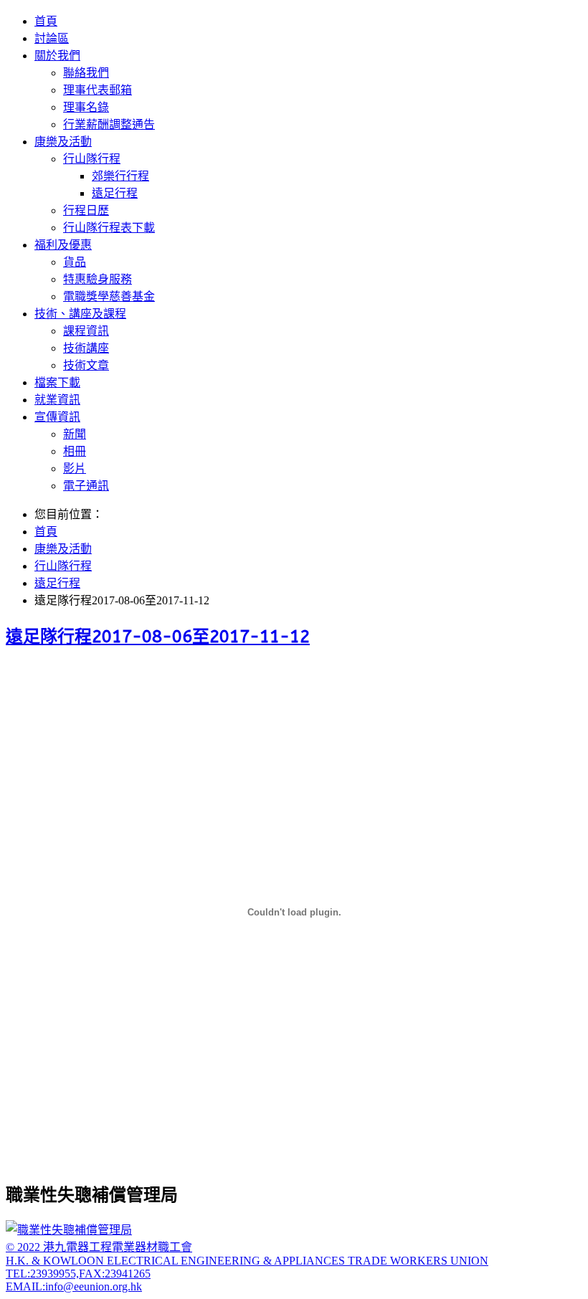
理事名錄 (86, 107)
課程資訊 (86, 331)
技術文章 (86, 365)
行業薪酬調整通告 (109, 124)
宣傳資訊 (57, 417)
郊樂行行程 (120, 176)
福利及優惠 (63, 245)
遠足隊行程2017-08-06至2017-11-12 (158, 637)
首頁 (45, 21)
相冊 (74, 451)
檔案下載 (57, 382)
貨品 (74, 262)
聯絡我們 (86, 73)
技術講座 (86, 348)
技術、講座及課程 (80, 314)
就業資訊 (57, 400)
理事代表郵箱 (97, 90)
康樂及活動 (63, 141)
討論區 (51, 38)
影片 (74, 468)
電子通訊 (86, 486)
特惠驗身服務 (97, 279)
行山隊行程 (91, 159)
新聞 (74, 434)
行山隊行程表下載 (109, 228)
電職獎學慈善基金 (109, 296)
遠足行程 (115, 193)
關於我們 (57, 55)
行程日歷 (86, 210)
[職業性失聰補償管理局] (69, 1230)
